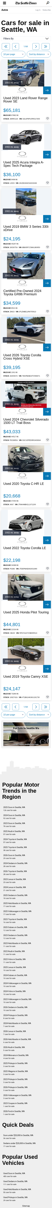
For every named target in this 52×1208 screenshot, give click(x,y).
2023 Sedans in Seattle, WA (15, 936)
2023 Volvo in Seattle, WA (14, 960)
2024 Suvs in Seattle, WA (14, 816)
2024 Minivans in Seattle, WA (16, 1056)
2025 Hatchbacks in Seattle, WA (17, 904)
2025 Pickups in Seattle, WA (15, 1064)
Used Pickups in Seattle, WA (15, 1198)
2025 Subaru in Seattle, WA (15, 928)
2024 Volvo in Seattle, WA (14, 992)
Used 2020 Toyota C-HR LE (23, 483)
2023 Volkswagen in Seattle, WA (17, 1000)
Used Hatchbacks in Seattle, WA (17, 1190)
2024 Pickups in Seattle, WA (15, 1016)
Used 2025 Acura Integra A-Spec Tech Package (23, 164)
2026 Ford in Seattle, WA (14, 1112)
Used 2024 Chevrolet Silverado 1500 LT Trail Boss (26, 421)
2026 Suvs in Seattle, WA (14, 856)
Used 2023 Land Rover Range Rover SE (25, 99)
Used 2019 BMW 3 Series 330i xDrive (25, 228)
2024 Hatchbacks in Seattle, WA (17, 1024)
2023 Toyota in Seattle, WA (15, 920)
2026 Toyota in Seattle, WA (15, 872)
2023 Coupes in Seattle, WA (15, 1104)
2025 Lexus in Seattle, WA (14, 968)
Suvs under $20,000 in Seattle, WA (18, 1136)
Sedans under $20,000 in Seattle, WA (19, 1144)
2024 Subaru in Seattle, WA (15, 976)
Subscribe (47, 10)
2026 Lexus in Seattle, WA (14, 1032)
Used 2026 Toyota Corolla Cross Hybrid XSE (22, 357)
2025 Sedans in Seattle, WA (15, 896)
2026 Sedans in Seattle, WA (15, 1008)
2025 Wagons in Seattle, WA (15, 1072)
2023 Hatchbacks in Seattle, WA (17, 944)
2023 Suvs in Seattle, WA (14, 824)
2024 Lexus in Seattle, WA (14, 888)
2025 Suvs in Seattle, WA (14, 808)
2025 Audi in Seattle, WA (14, 832)
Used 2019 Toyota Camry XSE (25, 676)
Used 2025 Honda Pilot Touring (26, 612)
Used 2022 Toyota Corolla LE (24, 548)
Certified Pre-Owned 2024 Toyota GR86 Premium (22, 292)
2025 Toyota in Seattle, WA (15, 848)
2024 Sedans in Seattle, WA (15, 864)
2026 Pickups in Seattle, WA (15, 1088)
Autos (4, 9)
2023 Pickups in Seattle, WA (15, 1080)
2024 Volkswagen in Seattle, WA (17, 984)
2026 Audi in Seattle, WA (14, 1048)
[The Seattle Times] (26, 3)
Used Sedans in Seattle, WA (15, 1182)
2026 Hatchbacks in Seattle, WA (17, 1040)
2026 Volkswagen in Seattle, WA (17, 1096)
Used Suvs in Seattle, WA (14, 1174)
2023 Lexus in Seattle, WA (14, 880)
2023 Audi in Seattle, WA (14, 952)
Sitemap (26, 1206)
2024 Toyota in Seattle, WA (15, 840)
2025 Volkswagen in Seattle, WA (17, 912)
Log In (37, 10)
